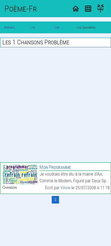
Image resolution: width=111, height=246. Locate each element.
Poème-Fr (20, 8)
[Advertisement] (55, 104)
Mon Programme (55, 167)
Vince (65, 187)
